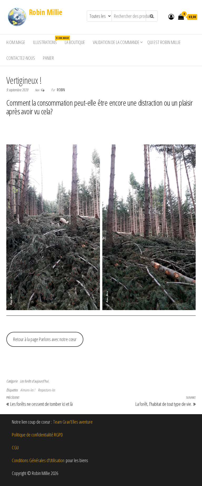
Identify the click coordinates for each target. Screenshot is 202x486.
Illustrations (47, 40)
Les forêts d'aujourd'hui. (34, 381)
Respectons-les (46, 389)
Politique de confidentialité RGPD (37, 434)
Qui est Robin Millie (164, 42)
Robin (61, 89)
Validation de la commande (116, 42)
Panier (48, 58)
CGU (15, 447)
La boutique (75, 42)
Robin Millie (45, 12)
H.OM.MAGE (15, 42)
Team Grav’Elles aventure (73, 422)
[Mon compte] (171, 16)
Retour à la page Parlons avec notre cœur (45, 339)
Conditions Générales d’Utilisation (38, 460)
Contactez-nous (20, 58)
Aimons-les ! (27, 389)
